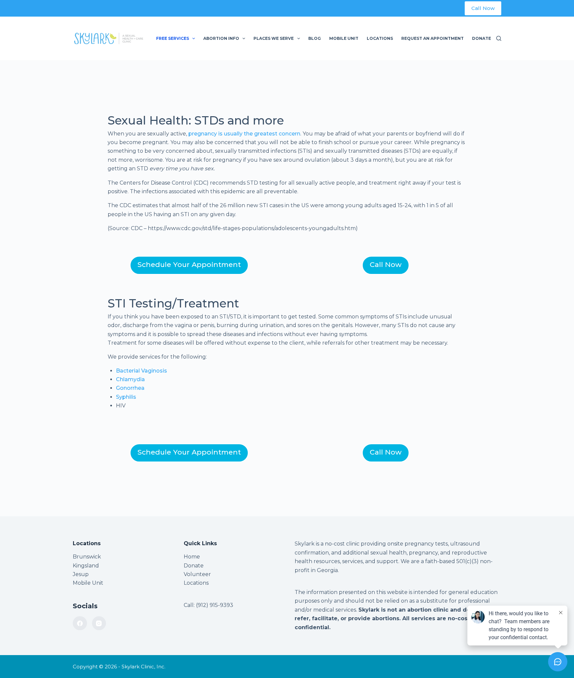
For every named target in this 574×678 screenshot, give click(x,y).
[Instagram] (99, 623)
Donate (481, 38)
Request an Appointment (432, 38)
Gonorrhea (130, 388)
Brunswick (87, 556)
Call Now (483, 8)
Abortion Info (221, 38)
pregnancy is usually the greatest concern (244, 133)
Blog (314, 38)
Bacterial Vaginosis (141, 371)
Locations (380, 38)
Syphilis (126, 397)
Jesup (81, 574)
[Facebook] (80, 623)
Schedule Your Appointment (189, 264)
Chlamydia (130, 379)
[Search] (498, 38)
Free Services (172, 38)
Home (192, 556)
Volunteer (197, 574)
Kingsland (86, 565)
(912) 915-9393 (214, 605)
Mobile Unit (343, 38)
